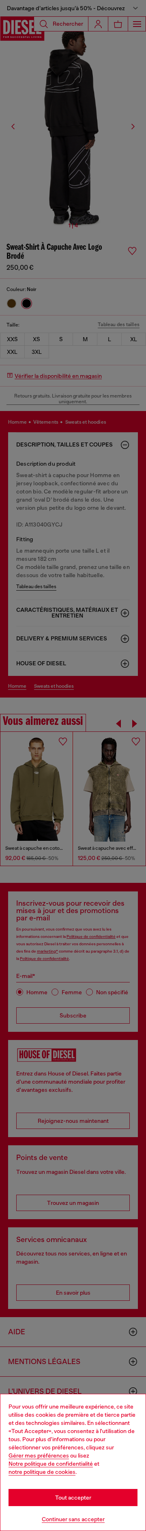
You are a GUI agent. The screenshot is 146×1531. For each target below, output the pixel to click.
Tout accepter (73, 1497)
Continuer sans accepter (73, 1519)
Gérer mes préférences (39, 1455)
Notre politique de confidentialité (51, 1463)
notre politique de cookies (42, 1472)
